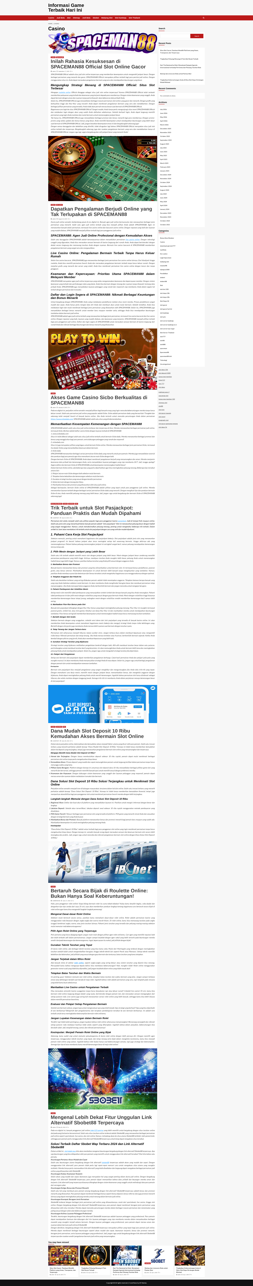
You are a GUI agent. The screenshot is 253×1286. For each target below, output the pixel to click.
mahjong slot (164, 261)
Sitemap (76, 18)
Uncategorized (165, 364)
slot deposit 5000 (164, 373)
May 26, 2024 (62, 1127)
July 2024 (163, 194)
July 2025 (163, 148)
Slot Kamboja (120, 18)
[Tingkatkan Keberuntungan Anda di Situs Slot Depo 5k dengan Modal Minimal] (190, 1256)
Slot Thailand (134, 18)
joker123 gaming (96, 1130)
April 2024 (163, 205)
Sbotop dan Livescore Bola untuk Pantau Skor (175, 74)
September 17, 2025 (63, 71)
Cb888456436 (56, 900)
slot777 (162, 336)
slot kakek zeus (70, 1151)
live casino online (132, 239)
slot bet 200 (164, 289)
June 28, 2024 (65, 741)
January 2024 (164, 209)
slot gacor (163, 305)
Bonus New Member (56, 503)
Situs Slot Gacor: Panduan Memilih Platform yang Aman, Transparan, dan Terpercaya (179, 51)
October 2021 (165, 224)
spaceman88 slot (166, 356)
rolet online (79, 963)
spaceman (163, 348)
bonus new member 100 (167, 399)
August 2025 (164, 144)
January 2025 (164, 171)
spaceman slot (163, 395)
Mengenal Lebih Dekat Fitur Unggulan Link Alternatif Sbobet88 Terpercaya (101, 1119)
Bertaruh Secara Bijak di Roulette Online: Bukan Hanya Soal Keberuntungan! (99, 893)
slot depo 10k (164, 293)
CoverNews (133, 1283)
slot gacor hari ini (166, 309)
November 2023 (165, 217)
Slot (68, 18)
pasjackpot (122, 521)
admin (54, 71)
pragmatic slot (164, 420)
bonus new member (165, 376)
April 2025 (163, 159)
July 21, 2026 (123, 1274)
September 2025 (166, 140)
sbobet (162, 277)
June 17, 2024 (66, 900)
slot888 (162, 344)
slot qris (163, 317)
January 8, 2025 (62, 407)
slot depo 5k (163, 427)
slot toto (161, 410)
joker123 (162, 380)
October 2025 (165, 136)
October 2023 (165, 221)
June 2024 (163, 198)
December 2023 (165, 213)
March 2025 (164, 163)
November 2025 (165, 132)
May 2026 (163, 117)
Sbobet (96, 18)
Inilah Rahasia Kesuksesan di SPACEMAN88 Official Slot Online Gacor (98, 64)
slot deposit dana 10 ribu (109, 768)
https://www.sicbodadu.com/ (62, 419)
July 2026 (163, 109)
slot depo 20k (164, 297)
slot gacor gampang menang (168, 424)
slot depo (162, 387)
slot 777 (161, 383)
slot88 (162, 340)
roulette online (64, 92)
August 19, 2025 (62, 219)
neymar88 (163, 265)
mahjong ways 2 (164, 392)
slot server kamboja (167, 321)
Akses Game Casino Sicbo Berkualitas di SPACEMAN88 (99, 400)
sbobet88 (105, 1162)
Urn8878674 (55, 518)
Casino (51, 18)
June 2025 (163, 151)
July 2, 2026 (186, 1274)
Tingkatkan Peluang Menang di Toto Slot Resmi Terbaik (179, 59)
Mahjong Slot (106, 18)
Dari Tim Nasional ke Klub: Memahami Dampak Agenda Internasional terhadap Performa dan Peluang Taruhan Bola (180, 66)
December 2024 (165, 174)
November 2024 (165, 178)
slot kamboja (164, 313)
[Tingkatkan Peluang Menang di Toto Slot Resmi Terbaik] (95, 1256)
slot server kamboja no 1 (168, 325)
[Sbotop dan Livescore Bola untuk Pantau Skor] (158, 1256)
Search (162, 28)
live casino (59, 204)
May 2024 (163, 201)
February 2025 (165, 167)
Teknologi (163, 360)
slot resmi (162, 417)
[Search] (203, 18)
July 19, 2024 (65, 518)
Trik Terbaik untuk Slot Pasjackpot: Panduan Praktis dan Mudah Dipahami (96, 510)
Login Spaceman (165, 258)
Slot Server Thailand (167, 332)
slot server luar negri (167, 328)
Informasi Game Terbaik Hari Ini (66, 8)
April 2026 (163, 121)
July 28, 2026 (59, 1274)
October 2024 (165, 182)
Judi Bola (61, 18)
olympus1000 (164, 269)
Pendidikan (164, 273)
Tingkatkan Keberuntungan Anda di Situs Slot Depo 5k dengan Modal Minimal (181, 81)
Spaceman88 (60, 57)
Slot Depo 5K (164, 301)
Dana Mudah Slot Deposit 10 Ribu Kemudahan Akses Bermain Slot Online (97, 733)
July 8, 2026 (154, 1272)
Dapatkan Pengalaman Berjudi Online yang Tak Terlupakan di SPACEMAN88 (101, 211)
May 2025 (163, 155)
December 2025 (165, 128)
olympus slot (163, 402)
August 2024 (164, 190)
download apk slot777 (167, 246)
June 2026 (163, 113)
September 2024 (166, 186)
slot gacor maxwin (165, 413)
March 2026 (164, 125)
